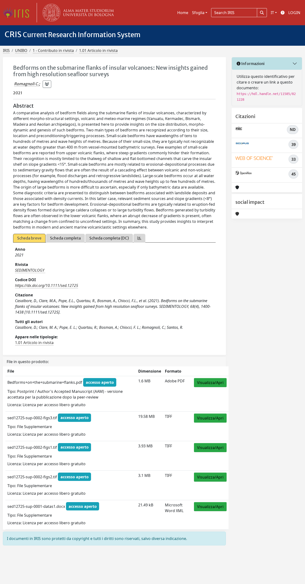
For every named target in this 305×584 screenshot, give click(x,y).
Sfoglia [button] (198, 12)
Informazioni (252, 63)
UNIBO (21, 50)
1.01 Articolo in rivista (98, 50)
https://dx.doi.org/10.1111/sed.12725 (46, 285)
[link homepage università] (77, 12)
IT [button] (272, 12)
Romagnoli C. (26, 83)
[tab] (139, 238)
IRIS (6, 50)
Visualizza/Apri (210, 382)
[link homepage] (18, 13)
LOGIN (294, 12)
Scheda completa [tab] (65, 238)
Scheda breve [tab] (29, 238)
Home (182, 12)
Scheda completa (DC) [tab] (109, 238)
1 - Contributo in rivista (53, 50)
